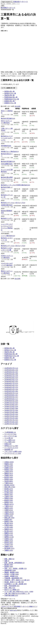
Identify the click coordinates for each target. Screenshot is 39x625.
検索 (2, 5)
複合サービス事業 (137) (11, 589)
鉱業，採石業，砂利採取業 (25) (14, 562)
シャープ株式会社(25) (8, 235)
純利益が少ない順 (10, 350)
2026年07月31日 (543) (11, 402)
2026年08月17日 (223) (11, 383)
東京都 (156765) (9, 485)
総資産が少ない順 (10, 359)
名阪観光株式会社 (7, 205)
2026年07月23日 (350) (11, 414)
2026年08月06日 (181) (11, 395)
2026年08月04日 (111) (11, 399)
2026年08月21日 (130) (11, 376)
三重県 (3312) (8, 506)
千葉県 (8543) (8, 483)
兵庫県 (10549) (9, 514)
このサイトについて (7, 606)
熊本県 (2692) (8, 542)
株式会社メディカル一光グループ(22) (13, 202)
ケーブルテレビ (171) (11, 447)
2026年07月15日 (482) (11, 424)
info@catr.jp (13, 610)
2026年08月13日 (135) (11, 387)
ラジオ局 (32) (8, 438)
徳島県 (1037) (8, 529)
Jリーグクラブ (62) (10, 434)
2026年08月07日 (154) (11, 393)
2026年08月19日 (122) (11, 379)
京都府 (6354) (8, 510)
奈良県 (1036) (8, 516)
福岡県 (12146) (9, 537)
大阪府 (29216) (9, 512)
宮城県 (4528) (8, 467)
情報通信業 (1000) (10, 570)
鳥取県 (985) (8, 519)
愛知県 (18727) (9, 504)
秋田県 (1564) (8, 469)
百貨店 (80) (7, 444)
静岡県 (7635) (8, 502)
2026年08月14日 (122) (11, 385)
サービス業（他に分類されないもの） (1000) (18, 591)
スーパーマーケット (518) (12, 453)
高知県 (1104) (8, 535)
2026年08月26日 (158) (11, 370)
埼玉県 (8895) (8, 481)
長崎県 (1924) (8, 541)
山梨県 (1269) (8, 496)
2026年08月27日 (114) (11, 368)
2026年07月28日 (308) (11, 408)
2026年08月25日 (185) (11, 372)
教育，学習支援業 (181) (11, 586)
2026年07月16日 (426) (11, 422)
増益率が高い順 (9, 352)
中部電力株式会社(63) (23, 185)
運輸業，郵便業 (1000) (11, 572)
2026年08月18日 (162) (11, 381)
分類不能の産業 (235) (11, 595)
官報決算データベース (20, 1)
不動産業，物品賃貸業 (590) (13, 578)
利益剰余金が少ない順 (11, 356)
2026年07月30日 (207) (11, 404)
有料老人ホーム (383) (11, 446)
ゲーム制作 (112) (9, 440)
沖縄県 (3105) (8, 550)
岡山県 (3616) (8, 523)
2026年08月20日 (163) (11, 377)
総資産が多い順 (9, 357)
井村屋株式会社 (6, 146)
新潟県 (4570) (8, 489)
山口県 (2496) (8, 527)
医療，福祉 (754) (9, 587)
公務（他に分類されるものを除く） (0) (17, 593)
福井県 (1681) (8, 494)
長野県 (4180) (8, 498)
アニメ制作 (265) (9, 442)
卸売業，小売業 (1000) (11, 574)
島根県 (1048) (8, 521)
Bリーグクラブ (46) (10, 436)
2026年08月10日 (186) (11, 391)
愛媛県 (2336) (8, 533)
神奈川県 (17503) (9, 487)
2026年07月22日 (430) (11, 416)
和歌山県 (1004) (9, 517)
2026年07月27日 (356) (11, 410)
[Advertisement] (19, 51)
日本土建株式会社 (7, 164)
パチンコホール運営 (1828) (13, 451)
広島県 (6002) (8, 525)
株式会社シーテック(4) (8, 185)
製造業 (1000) (8, 566)
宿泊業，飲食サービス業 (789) (14, 582)
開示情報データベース (8, 7)
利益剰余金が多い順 (10, 354)
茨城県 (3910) (8, 475)
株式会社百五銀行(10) (8, 118)
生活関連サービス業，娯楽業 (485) (15, 584)
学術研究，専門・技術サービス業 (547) (17, 580)
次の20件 (17, 106)
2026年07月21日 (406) (11, 418)
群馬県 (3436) (8, 479)
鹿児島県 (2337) (9, 548)
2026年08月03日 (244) (11, 401)
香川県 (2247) (8, 531)
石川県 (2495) (8, 492)
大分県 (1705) (8, 544)
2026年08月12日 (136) (11, 389)
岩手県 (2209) (8, 466)
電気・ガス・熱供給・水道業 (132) (15, 568)
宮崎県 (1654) (8, 546)
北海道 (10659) (9, 462)
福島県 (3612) (8, 473)
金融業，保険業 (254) (11, 576)
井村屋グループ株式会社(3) (10, 151)
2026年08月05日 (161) (11, 397)
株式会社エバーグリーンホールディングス (7, 138)
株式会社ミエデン (7, 218)
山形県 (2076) (8, 471)
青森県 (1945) (8, 464)
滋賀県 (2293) (8, 508)
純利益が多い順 (9, 348)
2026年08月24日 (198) (11, 374)
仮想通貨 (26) (8, 449)
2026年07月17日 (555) (11, 420)
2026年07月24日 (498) (11, 412)
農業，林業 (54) (9, 559)
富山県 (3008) (8, 491)
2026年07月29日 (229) (11, 406)
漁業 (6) (6, 561)
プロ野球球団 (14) (10, 432)
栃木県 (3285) (8, 477)
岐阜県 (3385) (8, 500)
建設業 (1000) (8, 564)
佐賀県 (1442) (8, 539)
